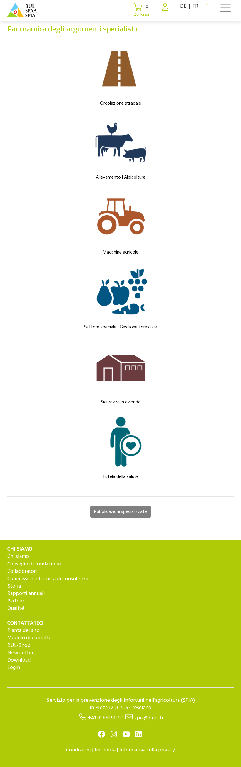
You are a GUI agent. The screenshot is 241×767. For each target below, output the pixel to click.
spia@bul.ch (149, 718)
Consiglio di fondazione (34, 564)
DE (183, 6)
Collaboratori (22, 571)
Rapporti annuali (26, 593)
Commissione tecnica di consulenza (47, 579)
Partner (15, 601)
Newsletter (20, 653)
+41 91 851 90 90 (105, 718)
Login (13, 667)
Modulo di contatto (29, 638)
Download (19, 660)
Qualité (15, 608)
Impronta (105, 750)
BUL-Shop (19, 645)
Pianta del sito (23, 630)
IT (206, 6)
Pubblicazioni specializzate (120, 512)
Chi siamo (18, 556)
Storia (14, 586)
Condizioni (78, 750)
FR (195, 6)
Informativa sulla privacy (147, 750)
